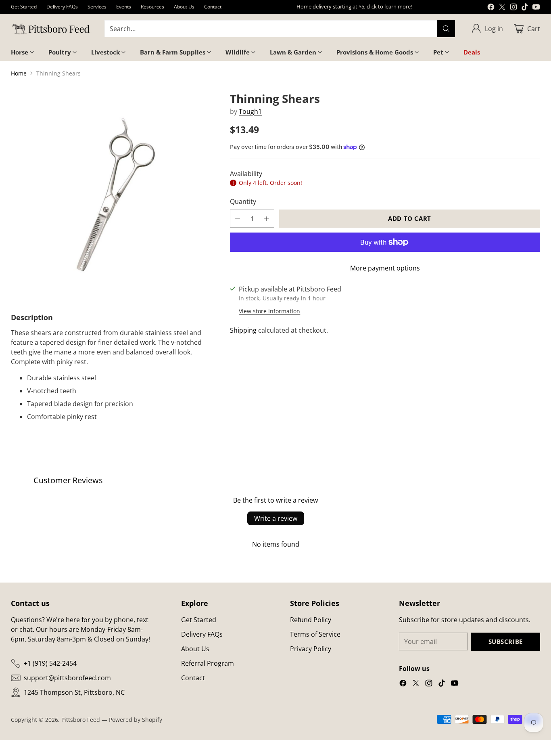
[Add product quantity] (266, 218)
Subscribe (505, 641)
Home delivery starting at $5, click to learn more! (354, 6)
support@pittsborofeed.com (67, 677)
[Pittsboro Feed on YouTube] (536, 8)
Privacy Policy (310, 648)
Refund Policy (310, 619)
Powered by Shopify (135, 719)
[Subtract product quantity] (237, 218)
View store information (269, 311)
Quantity (243, 201)
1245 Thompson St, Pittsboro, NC (74, 692)
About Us (195, 648)
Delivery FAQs (202, 634)
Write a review (275, 518)
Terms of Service (315, 634)
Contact (193, 677)
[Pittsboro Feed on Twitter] (502, 8)
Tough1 (250, 111)
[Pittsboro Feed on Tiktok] (525, 8)
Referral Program (207, 663)
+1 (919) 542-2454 (50, 663)
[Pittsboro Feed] (51, 29)
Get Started (198, 619)
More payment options (385, 268)
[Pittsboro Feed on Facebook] (491, 8)
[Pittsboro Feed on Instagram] (513, 8)
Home (19, 73)
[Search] (446, 28)
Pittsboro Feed (80, 719)
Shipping (243, 330)
